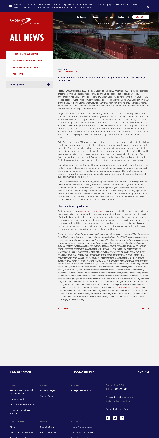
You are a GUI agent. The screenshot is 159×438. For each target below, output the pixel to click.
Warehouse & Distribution (22, 404)
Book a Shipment (124, 23)
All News (18, 74)
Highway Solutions (18, 399)
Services (142, 23)
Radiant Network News (26, 67)
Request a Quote (101, 23)
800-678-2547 (121, 389)
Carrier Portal (47, 396)
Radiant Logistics (115, 397)
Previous (64, 309)
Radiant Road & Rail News (27, 60)
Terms (127, 409)
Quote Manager (47, 390)
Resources (109, 17)
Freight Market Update (25, 54)
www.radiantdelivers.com (91, 211)
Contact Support (48, 432)
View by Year (17, 84)
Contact (121, 17)
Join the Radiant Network (21, 432)
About (13, 427)
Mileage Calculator (80, 390)
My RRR (139, 17)
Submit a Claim (47, 427)
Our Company (82, 17)
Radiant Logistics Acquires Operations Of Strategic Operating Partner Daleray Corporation (101, 79)
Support (96, 17)
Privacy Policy (112, 409)
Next (144, 309)
